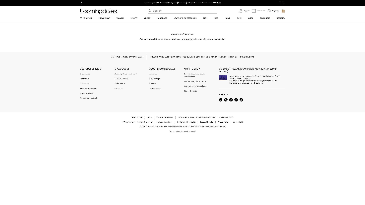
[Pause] (283, 3)
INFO (219, 3)
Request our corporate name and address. (208, 127)
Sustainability (154, 88)
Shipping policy (86, 93)
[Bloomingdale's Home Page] (98, 11)
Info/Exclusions (247, 57)
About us (153, 74)
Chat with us (85, 74)
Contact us (84, 79)
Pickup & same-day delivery (195, 86)
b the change (154, 79)
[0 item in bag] (283, 11)
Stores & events (190, 91)
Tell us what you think (88, 98)
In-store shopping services (195, 81)
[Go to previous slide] (81, 3)
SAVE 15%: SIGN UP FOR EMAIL (129, 57)
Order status (120, 84)
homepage (186, 39)
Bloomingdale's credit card (126, 74)
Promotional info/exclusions (241, 83)
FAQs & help (85, 84)
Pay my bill (119, 88)
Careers (152, 84)
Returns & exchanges (88, 88)
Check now (258, 83)
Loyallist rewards (121, 79)
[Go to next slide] (280, 3)
